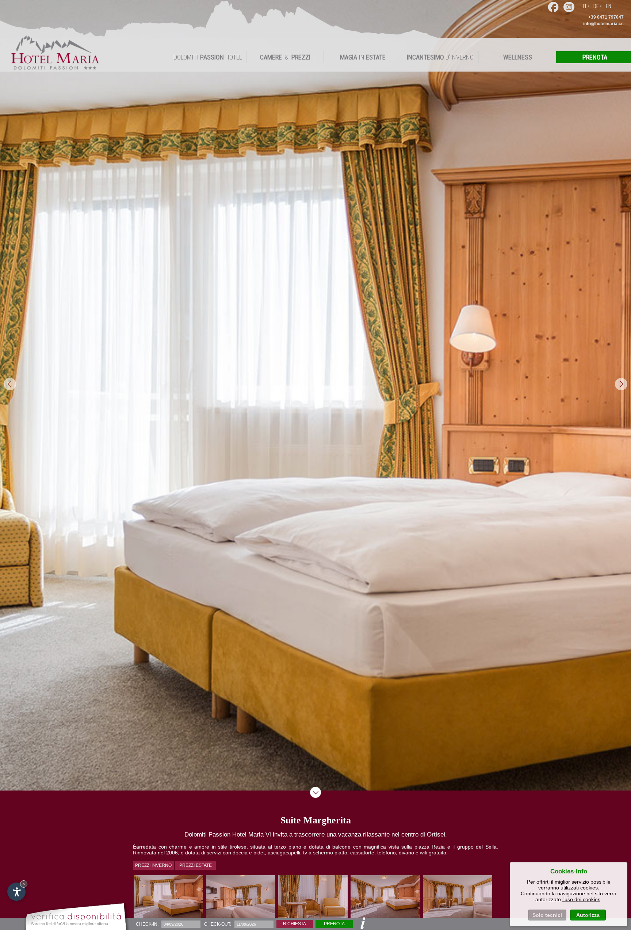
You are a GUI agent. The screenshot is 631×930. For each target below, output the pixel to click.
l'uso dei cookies (581, 899)
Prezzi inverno (153, 865)
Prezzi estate (195, 865)
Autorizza (588, 915)
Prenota (334, 923)
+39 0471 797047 (606, 17)
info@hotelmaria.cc (603, 23)
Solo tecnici (547, 915)
